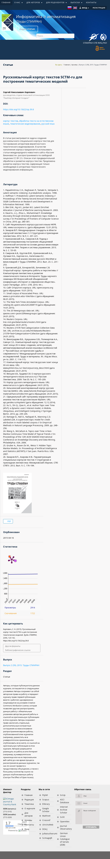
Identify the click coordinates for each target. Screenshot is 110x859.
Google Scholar (45, 810)
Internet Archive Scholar (64, 809)
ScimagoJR (47, 838)
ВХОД (84, 8)
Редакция (29, 799)
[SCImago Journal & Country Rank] (10, 801)
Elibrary (46, 804)
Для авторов (28, 814)
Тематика (29, 804)
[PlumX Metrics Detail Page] (11, 559)
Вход (26, 829)
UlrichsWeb (47, 824)
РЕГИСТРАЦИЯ (99, 8)
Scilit (62, 817)
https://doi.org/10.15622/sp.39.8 (18, 109)
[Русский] (69, 8)
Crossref (46, 820)
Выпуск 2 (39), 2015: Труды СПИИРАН (93, 65)
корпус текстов (10, 121)
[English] (75, 8)
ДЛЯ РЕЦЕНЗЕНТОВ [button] (54, 3)
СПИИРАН (88, 42)
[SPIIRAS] (94, 36)
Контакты (29, 824)
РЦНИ (45, 795)
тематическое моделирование (25, 123)
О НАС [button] (16, 3)
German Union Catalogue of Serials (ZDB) (65, 839)
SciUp (62, 795)
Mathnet (46, 815)
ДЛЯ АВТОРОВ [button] (32, 3)
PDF (9, 521)
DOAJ (44, 829)
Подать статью (27, 29)
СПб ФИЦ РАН (100, 42)
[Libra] (7, 22)
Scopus (45, 799)
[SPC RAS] (103, 37)
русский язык (48, 123)
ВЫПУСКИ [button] (74, 3)
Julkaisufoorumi (48, 833)
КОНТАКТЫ (91, 2)
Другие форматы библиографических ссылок (18, 648)
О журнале (29, 808)
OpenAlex (64, 821)
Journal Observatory (65, 827)
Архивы (74, 65)
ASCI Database (64, 801)
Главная (67, 65)
